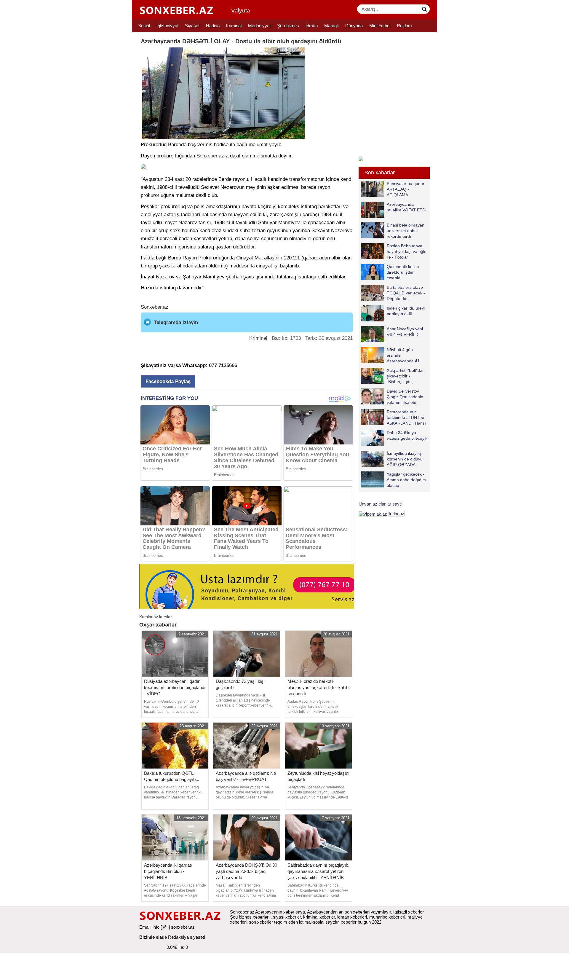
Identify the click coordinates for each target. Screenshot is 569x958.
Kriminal (234, 25)
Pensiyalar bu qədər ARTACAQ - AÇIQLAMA (405, 189)
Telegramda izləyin (176, 322)
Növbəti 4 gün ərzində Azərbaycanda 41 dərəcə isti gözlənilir (405, 355)
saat (179, 179)
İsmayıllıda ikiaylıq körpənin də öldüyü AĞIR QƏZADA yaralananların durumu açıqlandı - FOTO (392, 459)
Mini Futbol (379, 25)
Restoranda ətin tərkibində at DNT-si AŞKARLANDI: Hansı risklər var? (406, 417)
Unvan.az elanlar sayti (380, 503)
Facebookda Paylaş (168, 381)
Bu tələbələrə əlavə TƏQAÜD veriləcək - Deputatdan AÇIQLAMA (406, 293)
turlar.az (396, 513)
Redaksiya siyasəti (186, 937)
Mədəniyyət (259, 25)
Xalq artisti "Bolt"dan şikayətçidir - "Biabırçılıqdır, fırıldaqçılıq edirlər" (406, 376)
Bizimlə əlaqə (153, 937)
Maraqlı (331, 25)
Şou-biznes (288, 25)
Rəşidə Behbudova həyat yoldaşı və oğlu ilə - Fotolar (406, 251)
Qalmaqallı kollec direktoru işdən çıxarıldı (403, 272)
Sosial (144, 25)
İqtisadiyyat (167, 25)
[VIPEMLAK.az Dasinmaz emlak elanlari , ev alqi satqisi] (373, 513)
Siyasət (192, 25)
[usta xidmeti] (250, 586)
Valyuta (240, 10)
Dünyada (354, 25)
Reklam (404, 25)
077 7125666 (223, 365)
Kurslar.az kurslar (155, 616)
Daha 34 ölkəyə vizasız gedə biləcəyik (407, 435)
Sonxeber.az (210, 156)
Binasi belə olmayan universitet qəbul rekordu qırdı (405, 230)
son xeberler (261, 921)
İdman (312, 25)
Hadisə (213, 25)
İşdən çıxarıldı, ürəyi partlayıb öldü (406, 311)
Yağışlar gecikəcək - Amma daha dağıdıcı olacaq (406, 479)
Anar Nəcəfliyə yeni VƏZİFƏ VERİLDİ (405, 331)
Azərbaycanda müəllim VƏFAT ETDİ (406, 207)
